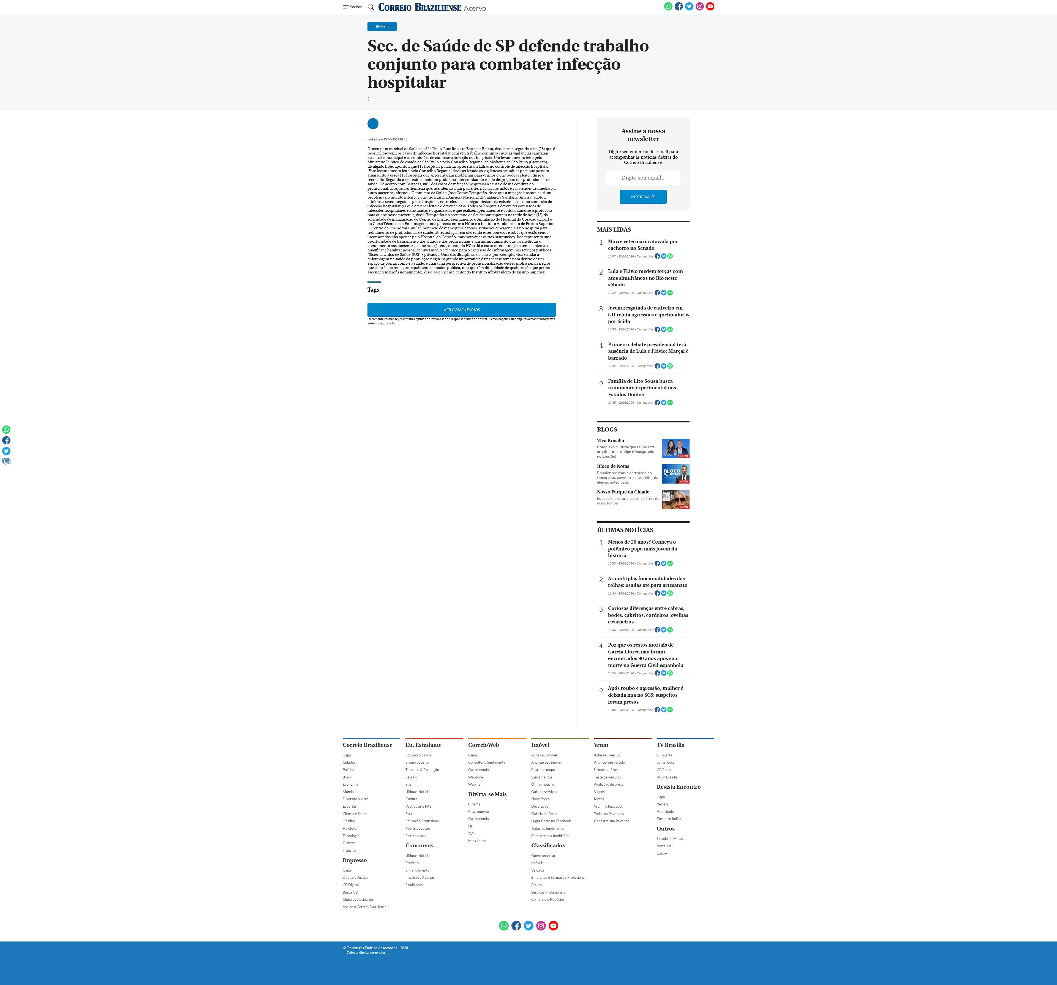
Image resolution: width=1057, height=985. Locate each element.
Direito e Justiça (355, 877)
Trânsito (349, 850)
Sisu (408, 814)
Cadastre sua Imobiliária (550, 836)
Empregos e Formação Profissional (558, 877)
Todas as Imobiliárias (547, 828)
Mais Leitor (477, 841)
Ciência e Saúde (355, 814)
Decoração (539, 806)
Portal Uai (664, 846)
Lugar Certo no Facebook (551, 821)
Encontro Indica (669, 818)
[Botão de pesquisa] (369, 6)
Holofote (349, 828)
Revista (663, 804)
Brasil (347, 777)
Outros (666, 829)
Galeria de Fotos (544, 814)
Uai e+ (662, 853)
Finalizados (414, 885)
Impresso (355, 860)
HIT (471, 826)
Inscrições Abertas (420, 877)
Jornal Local (666, 762)
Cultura (411, 799)
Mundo (348, 791)
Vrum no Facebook (608, 806)
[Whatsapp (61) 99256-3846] (668, 9)
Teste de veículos (607, 777)
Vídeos (599, 791)
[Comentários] (6, 464)
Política (348, 769)
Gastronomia (478, 769)
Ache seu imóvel (544, 755)
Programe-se (478, 811)
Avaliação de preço (608, 784)
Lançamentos (541, 777)
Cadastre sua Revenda (612, 821)
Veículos (537, 870)
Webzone (475, 777)
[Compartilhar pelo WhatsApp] (670, 257)
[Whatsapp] (6, 432)
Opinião (349, 821)
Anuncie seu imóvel (546, 762)
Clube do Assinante (358, 899)
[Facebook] (679, 9)
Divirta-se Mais (487, 794)
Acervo (475, 8)
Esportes (350, 806)
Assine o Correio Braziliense (364, 907)
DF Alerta (664, 755)
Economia (350, 784)
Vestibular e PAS (418, 806)
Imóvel (540, 745)
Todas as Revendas (609, 814)
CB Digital (351, 885)
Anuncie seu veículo (609, 762)
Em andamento (417, 870)
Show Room (540, 799)
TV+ (471, 833)
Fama (472, 755)
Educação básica (418, 755)
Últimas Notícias (418, 791)
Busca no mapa (543, 769)
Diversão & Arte (355, 799)
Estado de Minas (670, 838)
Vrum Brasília (667, 777)
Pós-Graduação (417, 828)
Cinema (474, 804)
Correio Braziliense (367, 745)
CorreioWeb (483, 745)
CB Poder (664, 769)
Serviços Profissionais (548, 892)
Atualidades (666, 811)
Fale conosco (415, 836)
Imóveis (537, 863)
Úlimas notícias (543, 784)
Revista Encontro (679, 787)
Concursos (419, 845)
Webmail (475, 784)
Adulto (536, 885)
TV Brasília (671, 745)
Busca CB (350, 892)
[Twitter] (6, 454)
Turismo (349, 843)
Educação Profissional (422, 821)
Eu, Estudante (423, 745)
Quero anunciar (543, 855)
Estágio (411, 777)
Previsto (412, 863)
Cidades (349, 762)
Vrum (601, 745)
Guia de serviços (544, 791)
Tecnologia (351, 836)
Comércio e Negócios (548, 899)
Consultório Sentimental (487, 762)
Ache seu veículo (607, 755)
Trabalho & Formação (422, 769)
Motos (599, 799)
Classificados (548, 845)
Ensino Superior (417, 762)
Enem (410, 784)
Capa (347, 755)
